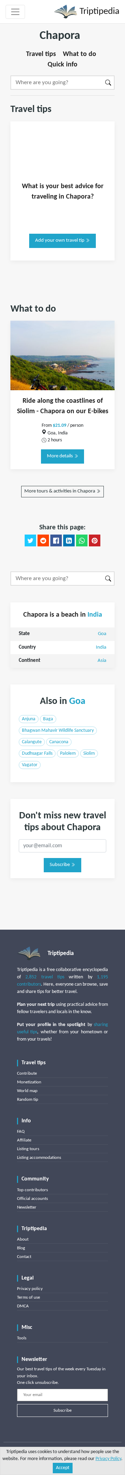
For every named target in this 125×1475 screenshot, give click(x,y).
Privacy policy (30, 1288)
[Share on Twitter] (30, 540)
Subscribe (60, 864)
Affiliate (24, 1140)
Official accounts (32, 1198)
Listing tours (28, 1149)
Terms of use (28, 1297)
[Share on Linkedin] (69, 540)
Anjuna (28, 719)
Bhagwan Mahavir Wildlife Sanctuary (58, 730)
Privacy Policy (108, 1459)
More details (60, 456)
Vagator (30, 765)
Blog (21, 1248)
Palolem (68, 753)
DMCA (23, 1306)
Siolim (89, 753)
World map (27, 1091)
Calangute (32, 742)
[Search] (108, 82)
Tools (21, 1338)
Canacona (58, 742)
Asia (102, 660)
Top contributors (32, 1190)
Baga (48, 719)
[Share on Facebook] (56, 540)
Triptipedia (98, 11)
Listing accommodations (39, 1157)
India (95, 614)
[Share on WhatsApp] (82, 540)
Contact (24, 1256)
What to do (79, 54)
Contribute (27, 1073)
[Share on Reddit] (43, 540)
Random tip (27, 1099)
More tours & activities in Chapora (60, 491)
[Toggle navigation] (15, 12)
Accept (62, 1468)
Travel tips (41, 54)
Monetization (29, 1082)
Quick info (62, 64)
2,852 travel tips (44, 977)
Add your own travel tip (60, 240)
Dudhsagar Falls (37, 753)
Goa (102, 633)
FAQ (21, 1131)
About (22, 1239)
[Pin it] (94, 540)
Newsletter (26, 1207)
